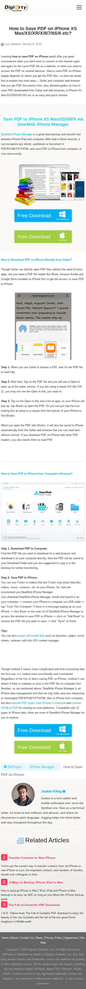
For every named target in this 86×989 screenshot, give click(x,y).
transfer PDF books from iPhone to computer (38, 703)
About (14, 937)
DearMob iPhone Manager (16, 134)
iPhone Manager (42, 767)
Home (5, 937)
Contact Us (27, 937)
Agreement (71, 937)
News (39, 937)
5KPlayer (15, 767)
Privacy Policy (53, 937)
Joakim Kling (51, 791)
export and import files (31, 635)
